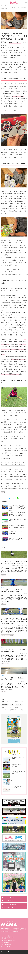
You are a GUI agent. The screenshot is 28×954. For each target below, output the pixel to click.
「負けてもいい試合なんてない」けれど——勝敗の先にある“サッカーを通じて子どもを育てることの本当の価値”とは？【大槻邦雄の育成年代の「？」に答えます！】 (14, 621)
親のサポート (3, 575)
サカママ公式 (9, 897)
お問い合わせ (5, 942)
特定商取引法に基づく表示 (8, 940)
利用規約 (4, 938)
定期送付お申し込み (14, 742)
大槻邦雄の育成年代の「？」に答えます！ (7, 635)
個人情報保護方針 (6, 944)
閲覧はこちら (14, 739)
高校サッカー (14, 709)
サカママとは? (5, 935)
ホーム (2, 5)
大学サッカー (5, 704)
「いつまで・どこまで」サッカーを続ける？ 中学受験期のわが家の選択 (14, 650)
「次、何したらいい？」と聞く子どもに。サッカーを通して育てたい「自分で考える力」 (14, 562)
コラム (6, 5)
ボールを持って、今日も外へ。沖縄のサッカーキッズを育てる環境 (14, 678)
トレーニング (19, 704)
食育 (21, 709)
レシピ (11, 704)
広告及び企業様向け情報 (8, 937)
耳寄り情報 (3, 492)
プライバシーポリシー (7, 946)
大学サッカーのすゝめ (19, 701)
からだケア (17, 707)
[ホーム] (14, 1)
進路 (7, 663)
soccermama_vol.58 (14, 737)
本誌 (3, 707)
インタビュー (9, 707)
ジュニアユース (5, 709)
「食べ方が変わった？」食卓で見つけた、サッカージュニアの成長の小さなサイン (14, 590)
